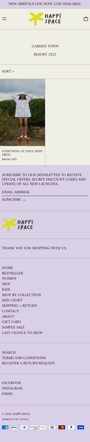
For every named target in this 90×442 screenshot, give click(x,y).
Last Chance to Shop (22, 333)
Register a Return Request (28, 363)
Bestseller (12, 273)
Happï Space (21, 414)
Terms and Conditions (24, 358)
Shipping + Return (19, 306)
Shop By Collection (21, 295)
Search (9, 352)
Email (7, 394)
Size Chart (12, 300)
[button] (86, 19)
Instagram (12, 388)
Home (7, 268)
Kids (6, 289)
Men (6, 284)
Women (9, 278)
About (8, 317)
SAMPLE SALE (13, 327)
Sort (6, 71)
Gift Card (11, 322)
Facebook (11, 383)
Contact (10, 311)
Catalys (24, 419)
